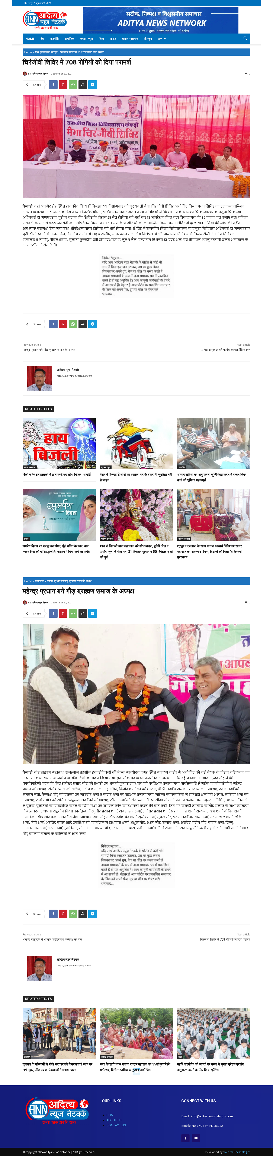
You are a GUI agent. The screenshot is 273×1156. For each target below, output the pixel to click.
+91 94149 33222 (211, 1126)
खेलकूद (148, 39)
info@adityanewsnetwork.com (212, 1116)
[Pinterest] (63, 84)
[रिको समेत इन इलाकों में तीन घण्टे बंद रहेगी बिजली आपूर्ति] (59, 443)
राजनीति (54, 39)
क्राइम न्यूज (86, 39)
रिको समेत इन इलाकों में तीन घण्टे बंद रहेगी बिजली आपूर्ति (57, 475)
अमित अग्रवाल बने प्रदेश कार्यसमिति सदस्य (225, 350)
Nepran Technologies (237, 1152)
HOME (110, 1115)
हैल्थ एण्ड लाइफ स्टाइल (46, 52)
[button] (245, 39)
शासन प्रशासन (130, 39)
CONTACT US (116, 1125)
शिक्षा (101, 39)
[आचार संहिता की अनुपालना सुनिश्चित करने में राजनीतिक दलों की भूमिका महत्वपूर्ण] (213, 443)
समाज (113, 39)
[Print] (82, 84)
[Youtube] (196, 1138)
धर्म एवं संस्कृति (107, 538)
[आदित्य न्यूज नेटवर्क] (25, 74)
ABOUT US (114, 1120)
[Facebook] (53, 84)
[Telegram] (92, 84)
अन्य (160, 39)
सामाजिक (69, 39)
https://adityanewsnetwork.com (74, 375)
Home (30, 39)
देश (42, 39)
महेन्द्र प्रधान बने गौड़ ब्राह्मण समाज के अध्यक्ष (49, 350)
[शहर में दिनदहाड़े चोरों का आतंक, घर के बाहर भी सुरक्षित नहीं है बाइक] (136, 443)
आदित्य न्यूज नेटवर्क (40, 73)
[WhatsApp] (73, 84)
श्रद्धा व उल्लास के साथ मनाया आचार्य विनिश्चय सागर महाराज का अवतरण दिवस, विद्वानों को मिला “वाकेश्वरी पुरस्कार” (209, 551)
